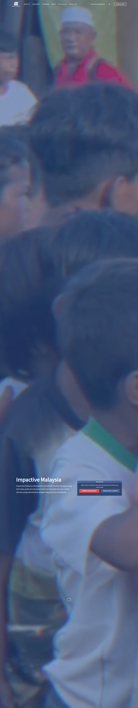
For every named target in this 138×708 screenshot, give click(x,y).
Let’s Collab (62, 4)
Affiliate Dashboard (98, 4)
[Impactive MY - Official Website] (16, 4)
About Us (27, 4)
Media (54, 4)
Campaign (46, 4)
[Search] (109, 4)
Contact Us (73, 4)
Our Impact (36, 4)
